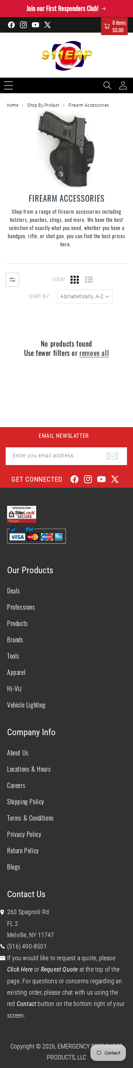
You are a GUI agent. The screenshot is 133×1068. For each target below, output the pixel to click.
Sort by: (39, 296)
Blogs (14, 866)
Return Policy (23, 850)
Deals (13, 590)
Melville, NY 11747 (30, 935)
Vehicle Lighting (26, 704)
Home (12, 105)
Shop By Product (43, 105)
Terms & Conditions (30, 817)
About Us (18, 752)
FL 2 (12, 923)
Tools (13, 655)
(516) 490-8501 (27, 946)
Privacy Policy (24, 834)
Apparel (16, 672)
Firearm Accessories (88, 105)
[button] (114, 26)
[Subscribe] (112, 456)
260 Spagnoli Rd (28, 912)
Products (17, 623)
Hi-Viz (14, 688)
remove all (94, 352)
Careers (16, 785)
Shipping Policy (25, 801)
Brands (15, 639)
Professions (21, 606)
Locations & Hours (29, 768)
